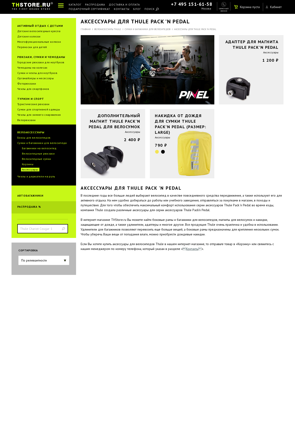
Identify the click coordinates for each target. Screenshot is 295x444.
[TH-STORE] (32, 7)
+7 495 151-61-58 (191, 4)
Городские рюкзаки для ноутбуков (40, 62)
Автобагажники (30, 195)
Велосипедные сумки (36, 159)
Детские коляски (29, 36)
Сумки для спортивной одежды (38, 109)
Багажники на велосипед (39, 148)
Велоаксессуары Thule (107, 29)
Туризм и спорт (30, 98)
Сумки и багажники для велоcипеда (42, 143)
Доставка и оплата (124, 4)
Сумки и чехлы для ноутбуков (37, 73)
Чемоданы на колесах (32, 67)
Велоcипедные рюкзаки (38, 153)
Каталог (75, 4)
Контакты (192, 249)
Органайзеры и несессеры (35, 78)
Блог (137, 9)
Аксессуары (30, 169)
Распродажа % (29, 206)
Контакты (122, 9)
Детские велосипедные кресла (38, 31)
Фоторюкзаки (26, 83)
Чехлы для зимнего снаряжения (39, 114)
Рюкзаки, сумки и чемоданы (41, 57)
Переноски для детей (32, 47)
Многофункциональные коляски (39, 41)
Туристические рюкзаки (33, 104)
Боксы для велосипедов (33, 137)
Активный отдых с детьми (40, 25)
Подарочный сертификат (89, 9)
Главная (86, 29)
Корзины (27, 164)
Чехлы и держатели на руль (36, 176)
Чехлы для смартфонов (33, 89)
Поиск (150, 9)
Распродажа (95, 4)
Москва (206, 8)
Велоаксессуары (30, 132)
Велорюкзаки (26, 120)
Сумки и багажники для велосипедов (147, 29)
